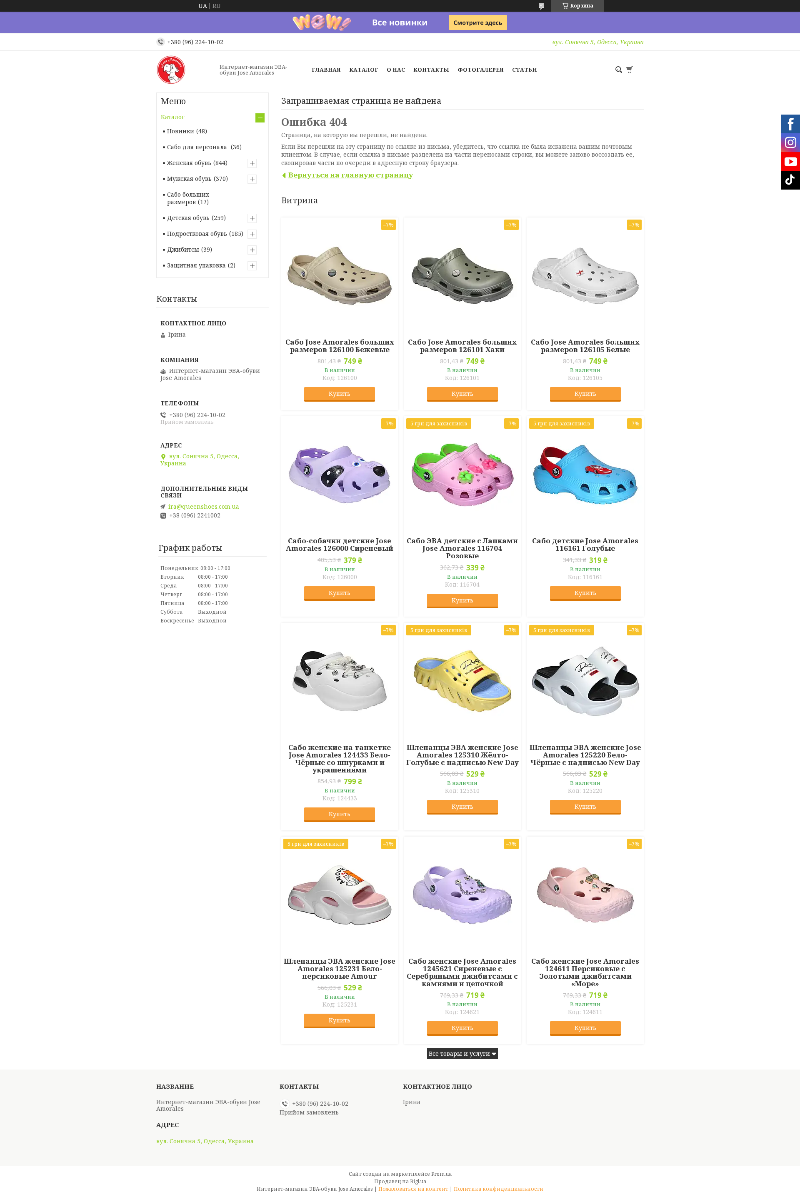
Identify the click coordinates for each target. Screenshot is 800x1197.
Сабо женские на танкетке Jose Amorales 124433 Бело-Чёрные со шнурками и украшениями (339, 759)
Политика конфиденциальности (498, 1188)
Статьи (524, 69)
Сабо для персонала (198, 147)
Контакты (431, 69)
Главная (326, 69)
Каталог (363, 69)
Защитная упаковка (196, 265)
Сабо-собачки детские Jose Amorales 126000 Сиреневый (339, 544)
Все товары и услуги (459, 1053)
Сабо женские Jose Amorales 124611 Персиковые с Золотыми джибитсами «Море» (585, 972)
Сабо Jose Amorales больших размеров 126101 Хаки (462, 345)
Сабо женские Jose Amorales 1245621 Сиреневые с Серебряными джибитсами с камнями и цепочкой (462, 972)
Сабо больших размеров (188, 198)
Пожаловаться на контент (413, 1188)
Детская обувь (188, 218)
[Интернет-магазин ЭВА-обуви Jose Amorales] (185, 69)
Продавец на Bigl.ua (400, 1181)
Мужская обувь (189, 178)
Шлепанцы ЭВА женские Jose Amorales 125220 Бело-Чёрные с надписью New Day (585, 755)
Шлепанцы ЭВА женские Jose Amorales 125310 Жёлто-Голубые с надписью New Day (462, 755)
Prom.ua (441, 1173)
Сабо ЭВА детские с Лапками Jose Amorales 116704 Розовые (462, 548)
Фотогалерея (481, 69)
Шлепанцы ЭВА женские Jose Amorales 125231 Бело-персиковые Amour (339, 968)
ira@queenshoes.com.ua (203, 506)
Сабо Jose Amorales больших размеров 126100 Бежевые (339, 345)
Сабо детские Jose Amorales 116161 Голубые (585, 544)
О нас (396, 69)
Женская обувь (189, 163)
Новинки (180, 131)
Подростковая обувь (197, 233)
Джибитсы (183, 249)
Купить (339, 393)
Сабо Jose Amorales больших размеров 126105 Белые (585, 345)
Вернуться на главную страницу (350, 175)
